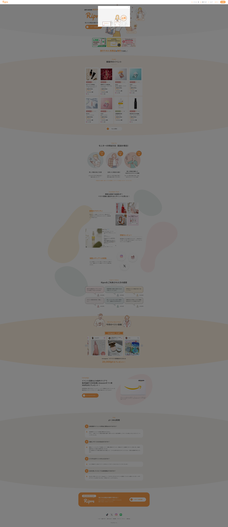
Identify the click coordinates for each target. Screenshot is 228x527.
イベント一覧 (196, 2)
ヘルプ (211, 2)
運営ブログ (204, 2)
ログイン (216, 2)
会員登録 (223, 2)
